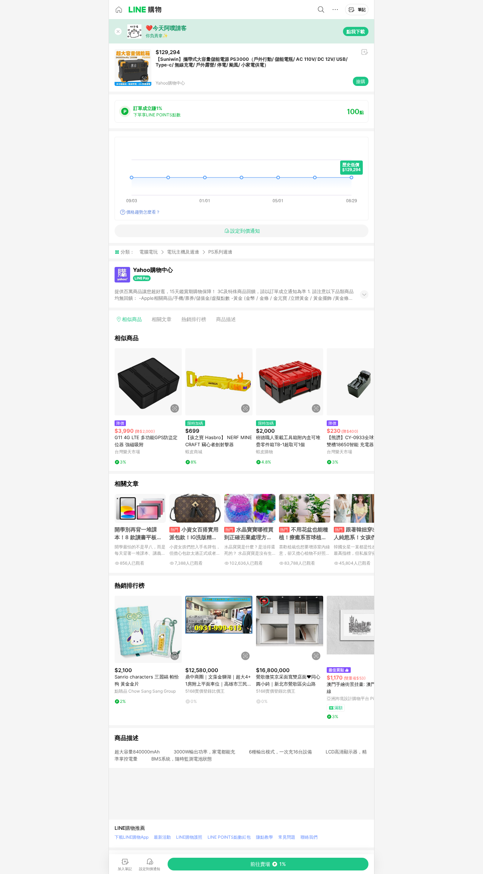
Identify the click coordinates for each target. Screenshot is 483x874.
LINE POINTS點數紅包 (229, 837)
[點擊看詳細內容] (148, 381)
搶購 (360, 81)
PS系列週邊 (220, 252)
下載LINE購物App (132, 837)
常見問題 (286, 837)
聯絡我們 (309, 837)
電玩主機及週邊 (183, 252)
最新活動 (162, 837)
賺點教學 (264, 837)
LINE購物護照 (189, 837)
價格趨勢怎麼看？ (143, 212)
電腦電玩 (148, 252)
